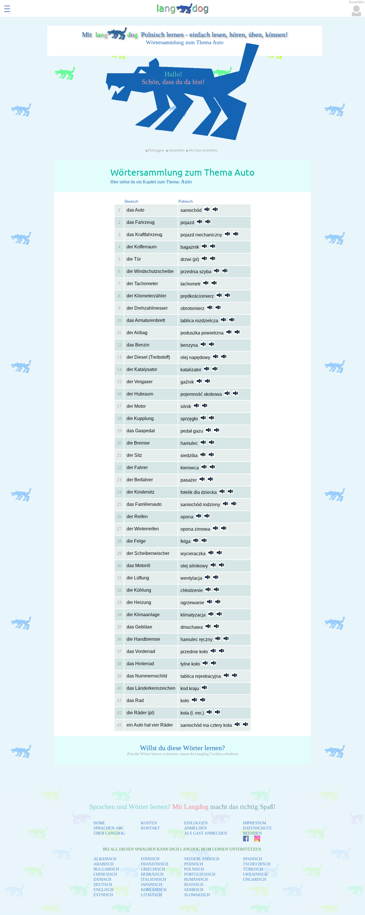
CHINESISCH (105, 874)
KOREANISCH (154, 890)
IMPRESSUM (254, 823)
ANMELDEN (195, 828)
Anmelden (176, 150)
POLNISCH (194, 869)
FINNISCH (150, 859)
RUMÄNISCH (196, 879)
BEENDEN (252, 833)
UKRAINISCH (255, 874)
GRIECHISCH (153, 869)
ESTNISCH (103, 895)
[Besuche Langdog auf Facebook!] (243, 839)
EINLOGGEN (196, 823)
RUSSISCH (193, 884)
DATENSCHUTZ (257, 828)
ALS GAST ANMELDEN (205, 833)
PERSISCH (193, 864)
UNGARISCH (254, 879)
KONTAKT (150, 828)
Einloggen (156, 150)
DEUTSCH (103, 884)
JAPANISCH (151, 884)
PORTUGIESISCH (199, 874)
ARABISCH (103, 864)
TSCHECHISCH (256, 864)
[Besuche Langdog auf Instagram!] (254, 839)
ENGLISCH (103, 890)
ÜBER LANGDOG (109, 833)
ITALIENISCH (153, 879)
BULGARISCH (106, 869)
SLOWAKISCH (197, 895)
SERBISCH (193, 890)
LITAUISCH (151, 895)
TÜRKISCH (253, 869)
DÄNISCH (102, 879)
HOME (99, 823)
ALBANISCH (105, 859)
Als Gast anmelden (202, 150)
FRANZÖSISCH (154, 864)
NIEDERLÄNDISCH (201, 859)
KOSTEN (149, 823)
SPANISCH (252, 859)
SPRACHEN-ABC (109, 828)
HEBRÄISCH (152, 874)
